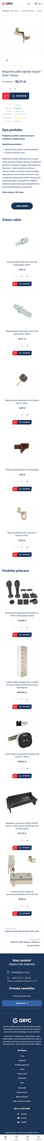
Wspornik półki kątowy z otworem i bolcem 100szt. (22, 534)
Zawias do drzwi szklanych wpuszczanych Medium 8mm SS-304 (22, 892)
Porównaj (5, 96)
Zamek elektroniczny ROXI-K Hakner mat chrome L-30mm (22, 755)
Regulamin (22, 1060)
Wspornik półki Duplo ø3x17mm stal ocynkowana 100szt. (22, 263)
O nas (22, 1056)
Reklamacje (22, 1078)
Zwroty (22, 1069)
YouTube (23, 1118)
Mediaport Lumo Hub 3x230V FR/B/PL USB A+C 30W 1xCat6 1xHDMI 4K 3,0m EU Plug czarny (22, 826)
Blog (22, 1083)
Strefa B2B (22, 1088)
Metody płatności (22, 1097)
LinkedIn (24, 1122)
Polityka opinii (22, 1074)
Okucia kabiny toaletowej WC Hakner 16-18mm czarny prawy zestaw (22, 614)
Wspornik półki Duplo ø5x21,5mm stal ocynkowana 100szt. (22, 332)
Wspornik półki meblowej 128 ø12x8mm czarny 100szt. (22, 401)
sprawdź (23, 114)
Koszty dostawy (22, 1092)
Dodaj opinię (22, 206)
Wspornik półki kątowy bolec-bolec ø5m (22, 931)
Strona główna (14, 11)
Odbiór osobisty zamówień (22, 1101)
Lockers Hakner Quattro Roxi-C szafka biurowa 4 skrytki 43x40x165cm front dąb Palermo (22, 685)
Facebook (23, 1114)
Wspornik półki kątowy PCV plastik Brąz (22, 470)
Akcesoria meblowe (27, 11)
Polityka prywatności (22, 1065)
